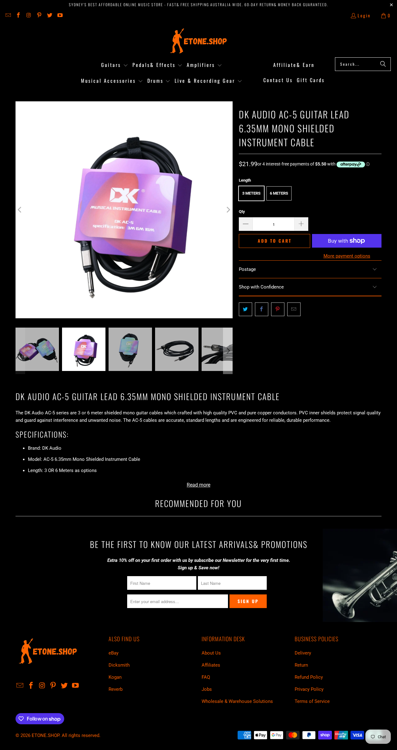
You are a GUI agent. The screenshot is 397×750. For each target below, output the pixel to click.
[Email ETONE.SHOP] (8, 15)
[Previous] (20, 209)
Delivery (303, 653)
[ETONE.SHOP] (198, 41)
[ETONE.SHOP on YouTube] (60, 15)
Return (301, 665)
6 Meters (279, 193)
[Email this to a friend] (294, 309)
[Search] (383, 64)
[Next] (228, 209)
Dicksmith (119, 665)
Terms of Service (312, 701)
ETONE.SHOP (45, 735)
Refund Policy (309, 677)
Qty (242, 211)
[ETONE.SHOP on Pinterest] (39, 15)
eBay (113, 653)
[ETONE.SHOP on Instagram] (28, 15)
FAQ (206, 677)
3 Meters (251, 193)
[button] (114, 65)
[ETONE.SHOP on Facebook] (18, 15)
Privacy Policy (309, 689)
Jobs (207, 689)
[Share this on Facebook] (261, 309)
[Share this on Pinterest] (277, 309)
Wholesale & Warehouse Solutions (237, 701)
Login (364, 15)
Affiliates (211, 665)
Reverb (116, 689)
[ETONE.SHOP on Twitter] (49, 15)
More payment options (346, 256)
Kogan (115, 677)
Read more (198, 485)
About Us (211, 653)
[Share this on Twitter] (245, 309)
